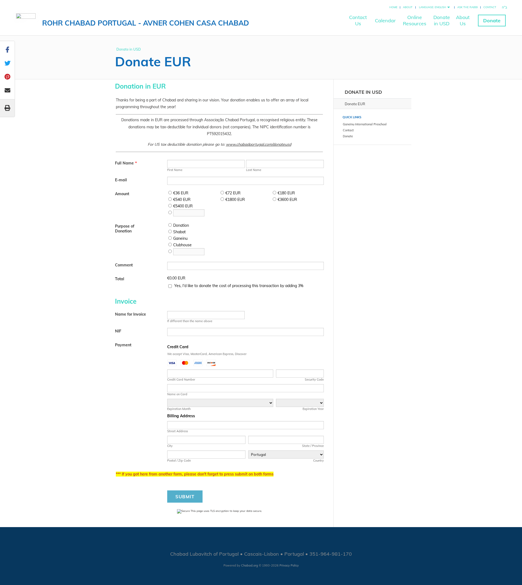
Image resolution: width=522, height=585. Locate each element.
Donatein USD (441, 20)
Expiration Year (313, 409)
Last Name (253, 170)
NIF (118, 331)
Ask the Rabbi (467, 7)
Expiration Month (179, 409)
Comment (124, 265)
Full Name (126, 163)
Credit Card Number (181, 379)
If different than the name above (189, 321)
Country (318, 460)
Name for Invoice (130, 314)
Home (393, 7)
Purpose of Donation (124, 229)
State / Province (313, 446)
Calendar (385, 20)
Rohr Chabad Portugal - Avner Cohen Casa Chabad (145, 22)
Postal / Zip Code (179, 460)
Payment (123, 345)
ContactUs (358, 20)
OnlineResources (414, 20)
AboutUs (463, 20)
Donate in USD (128, 49)
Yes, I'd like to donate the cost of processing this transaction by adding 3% (238, 285)
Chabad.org (249, 565)
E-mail (121, 180)
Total (119, 278)
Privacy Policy (289, 565)
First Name (174, 170)
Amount (122, 193)
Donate (492, 20)
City (170, 446)
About (407, 7)
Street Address (177, 431)
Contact (489, 7)
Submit (184, 496)
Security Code (314, 379)
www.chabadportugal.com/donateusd (258, 144)
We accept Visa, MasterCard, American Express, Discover (207, 354)
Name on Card (177, 394)
